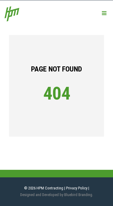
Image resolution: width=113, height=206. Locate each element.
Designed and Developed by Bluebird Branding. (56, 194)
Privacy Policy (76, 188)
